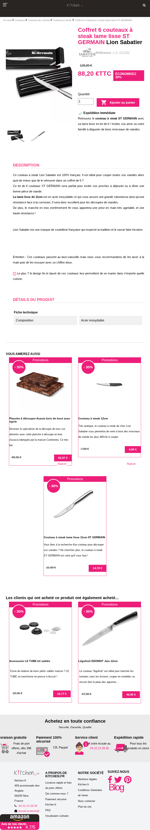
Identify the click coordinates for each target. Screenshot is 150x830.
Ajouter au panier (118, 102)
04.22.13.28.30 (99, 748)
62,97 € (63, 457)
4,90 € (133, 449)
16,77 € (62, 693)
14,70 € (97, 568)
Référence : (104, 52)
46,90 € (131, 694)
